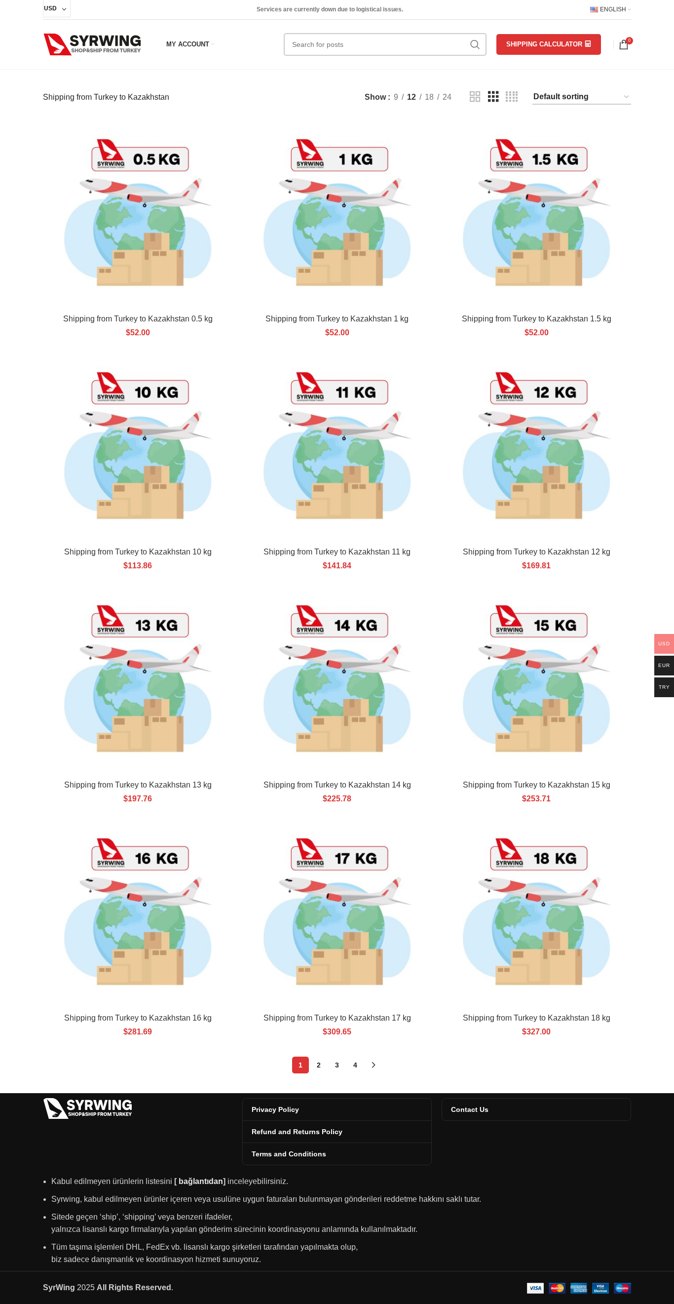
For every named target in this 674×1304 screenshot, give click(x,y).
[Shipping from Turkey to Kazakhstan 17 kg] (337, 913)
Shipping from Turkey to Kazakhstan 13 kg (138, 785)
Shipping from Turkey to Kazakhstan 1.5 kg (536, 319)
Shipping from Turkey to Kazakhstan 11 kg (337, 552)
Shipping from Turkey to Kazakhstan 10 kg (138, 552)
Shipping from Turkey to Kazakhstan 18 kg (536, 1018)
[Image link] (87, 1108)
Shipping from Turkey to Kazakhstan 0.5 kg (138, 319)
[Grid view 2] (475, 97)
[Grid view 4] (512, 97)
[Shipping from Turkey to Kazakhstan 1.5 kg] (536, 214)
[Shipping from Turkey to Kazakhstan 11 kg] (337, 447)
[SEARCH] (475, 44)
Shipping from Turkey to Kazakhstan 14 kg (337, 785)
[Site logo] (92, 44)
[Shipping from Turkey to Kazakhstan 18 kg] (536, 913)
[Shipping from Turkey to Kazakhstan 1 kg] (337, 214)
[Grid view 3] (493, 97)
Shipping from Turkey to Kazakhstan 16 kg (138, 1018)
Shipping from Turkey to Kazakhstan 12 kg (536, 552)
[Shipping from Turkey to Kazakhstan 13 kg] (137, 680)
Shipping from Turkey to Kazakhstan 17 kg (337, 1018)
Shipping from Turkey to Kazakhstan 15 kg (536, 785)
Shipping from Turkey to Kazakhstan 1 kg (337, 319)
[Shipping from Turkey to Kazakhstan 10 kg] (137, 447)
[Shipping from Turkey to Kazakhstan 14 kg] (337, 680)
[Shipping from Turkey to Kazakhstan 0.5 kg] (137, 214)
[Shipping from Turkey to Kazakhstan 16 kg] (137, 913)
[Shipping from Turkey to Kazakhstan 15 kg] (536, 680)
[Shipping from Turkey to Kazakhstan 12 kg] (536, 447)
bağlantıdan (201, 1181)
